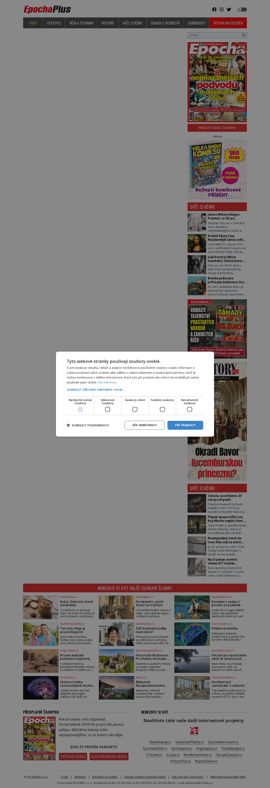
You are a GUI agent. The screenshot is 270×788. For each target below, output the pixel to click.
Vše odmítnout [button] (144, 425)
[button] (135, 389)
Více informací (107, 382)
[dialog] (135, 394)
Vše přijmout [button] (185, 425)
